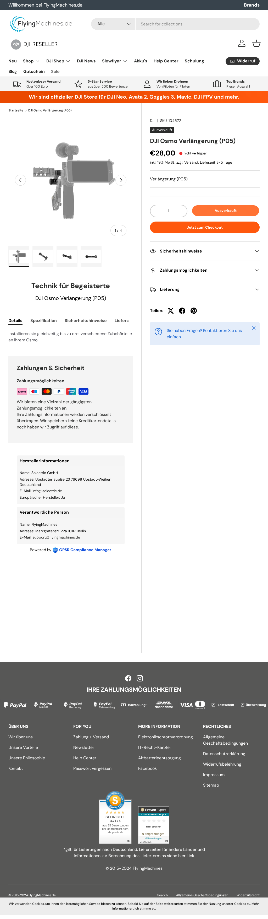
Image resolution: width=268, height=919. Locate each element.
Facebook (147, 768)
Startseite (15, 110)
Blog (12, 71)
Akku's (140, 61)
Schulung (194, 61)
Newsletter (83, 747)
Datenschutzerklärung (224, 753)
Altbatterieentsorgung (159, 758)
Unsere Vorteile (23, 747)
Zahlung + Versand (91, 737)
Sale (55, 71)
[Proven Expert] (153, 825)
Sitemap (211, 785)
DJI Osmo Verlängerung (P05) (49, 110)
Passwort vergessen (92, 768)
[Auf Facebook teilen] (182, 310)
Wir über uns (20, 737)
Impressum (214, 774)
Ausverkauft (226, 210)
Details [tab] (15, 320)
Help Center (166, 61)
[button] (256, 43)
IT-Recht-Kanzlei (154, 747)
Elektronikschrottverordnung (165, 737)
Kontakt (15, 768)
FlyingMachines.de (42, 895)
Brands (252, 5)
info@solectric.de (47, 490)
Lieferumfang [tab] (128, 320)
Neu (12, 61)
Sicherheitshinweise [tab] (86, 320)
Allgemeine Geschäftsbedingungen (202, 895)
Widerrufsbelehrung (222, 764)
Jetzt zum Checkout (205, 227)
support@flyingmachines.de (56, 537)
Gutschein (34, 71)
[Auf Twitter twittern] (170, 310)
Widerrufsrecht (248, 895)
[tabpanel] (70, 337)
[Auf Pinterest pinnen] (193, 310)
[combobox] (175, 24)
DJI (152, 120)
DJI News (86, 61)
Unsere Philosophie (26, 758)
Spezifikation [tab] (43, 320)
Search (162, 895)
